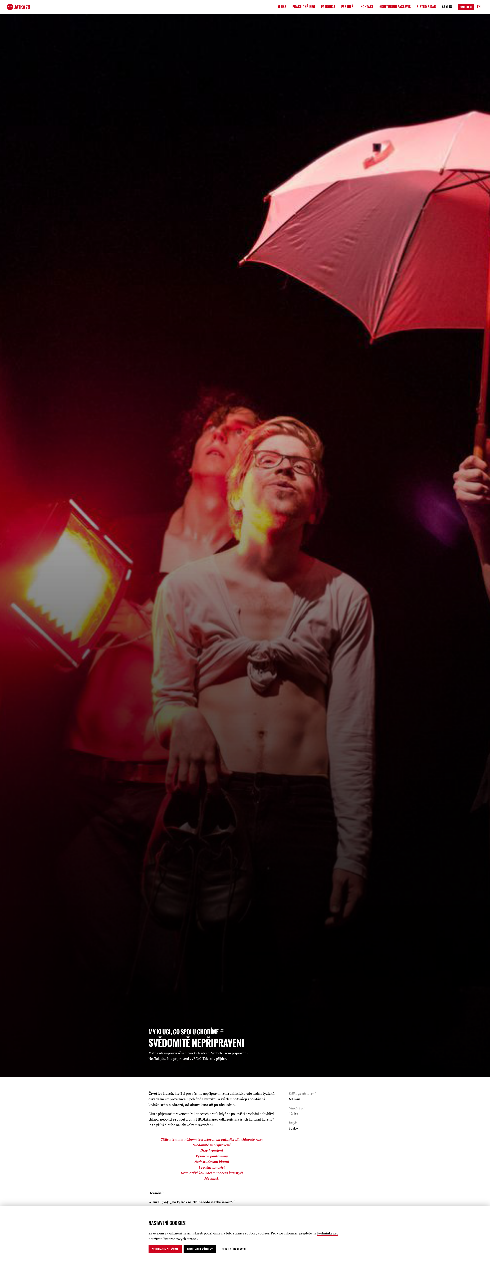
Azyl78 (447, 6)
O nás (282, 6)
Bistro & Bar (426, 6)
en (479, 6)
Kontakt (367, 6)
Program (466, 7)
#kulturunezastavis (395, 6)
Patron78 (328, 6)
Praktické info (303, 6)
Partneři (348, 6)
